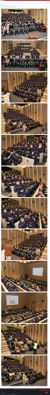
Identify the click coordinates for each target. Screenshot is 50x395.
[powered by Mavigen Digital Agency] (15, 394)
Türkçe (47, 0)
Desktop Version (11, 394)
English (49, 0)
